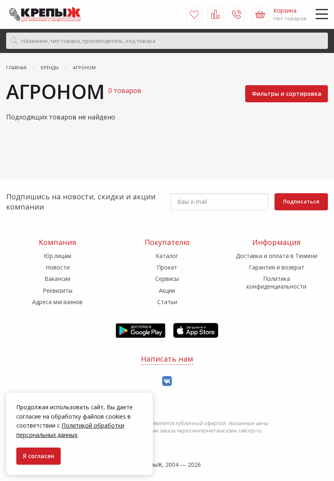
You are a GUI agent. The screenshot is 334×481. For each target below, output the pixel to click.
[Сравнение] (215, 14)
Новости (58, 267)
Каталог (167, 256)
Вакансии (57, 278)
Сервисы (167, 278)
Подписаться (301, 201)
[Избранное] (194, 14)
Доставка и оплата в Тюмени (276, 256)
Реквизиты (58, 290)
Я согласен (38, 456)
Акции (167, 290)
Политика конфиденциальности (276, 282)
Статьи (167, 302)
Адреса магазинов (57, 302)
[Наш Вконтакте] (167, 381)
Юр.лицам (57, 256)
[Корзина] (260, 14)
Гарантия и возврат (276, 267)
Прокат (167, 267)
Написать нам (167, 359)
